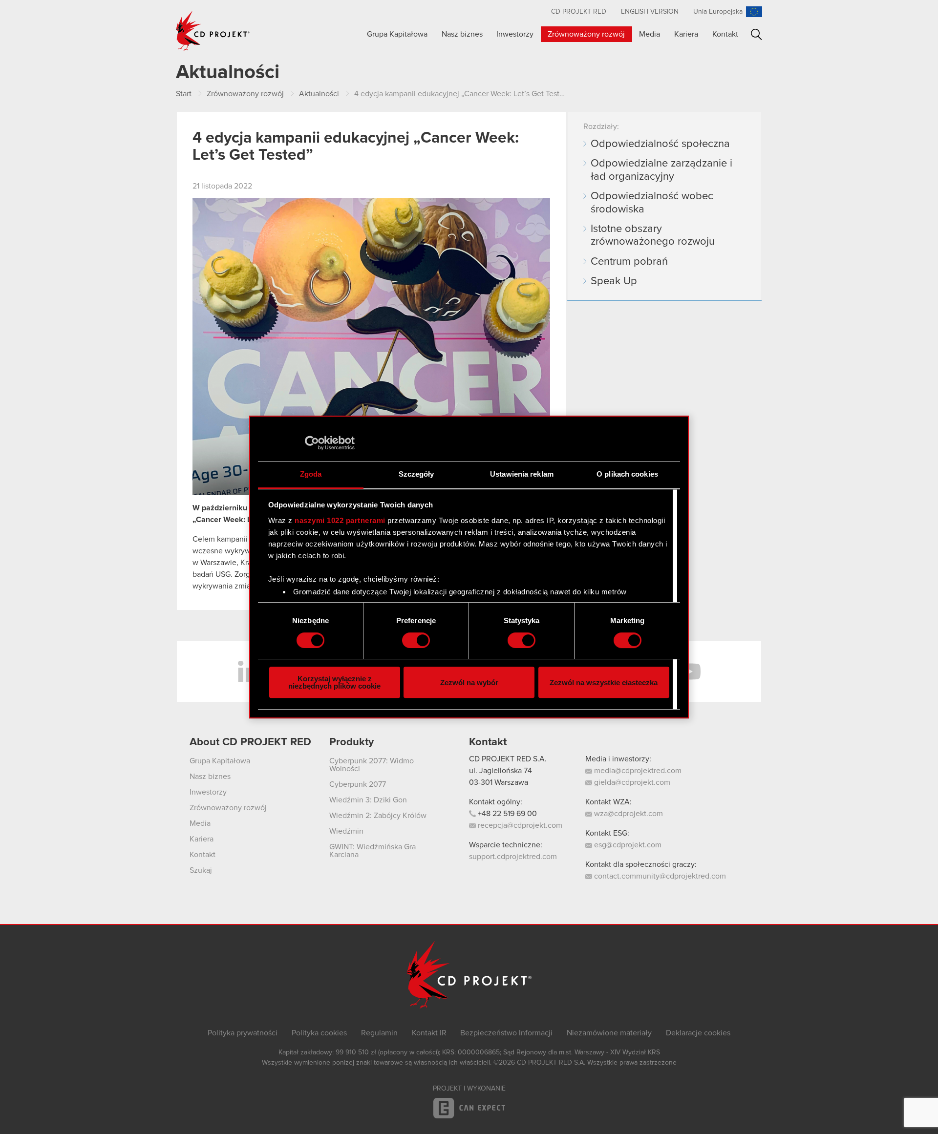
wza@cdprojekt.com (627, 814)
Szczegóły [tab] (416, 474)
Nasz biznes (462, 34)
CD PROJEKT (213, 31)
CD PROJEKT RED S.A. (508, 759)
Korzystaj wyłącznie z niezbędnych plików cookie (334, 682)
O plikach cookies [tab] (627, 474)
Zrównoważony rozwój (586, 34)
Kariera (686, 34)
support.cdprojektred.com (513, 857)
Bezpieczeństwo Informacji (506, 1033)
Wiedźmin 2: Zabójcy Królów (377, 815)
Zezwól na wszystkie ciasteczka (604, 682)
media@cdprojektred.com (637, 771)
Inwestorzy (514, 34)
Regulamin (379, 1033)
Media (649, 34)
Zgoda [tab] (311, 474)
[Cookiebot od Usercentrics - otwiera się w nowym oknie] (312, 443)
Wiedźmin (346, 831)
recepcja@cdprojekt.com (519, 825)
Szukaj (756, 34)
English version (650, 11)
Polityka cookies (319, 1033)
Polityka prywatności (242, 1033)
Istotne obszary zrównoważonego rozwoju (653, 235)
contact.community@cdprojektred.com (659, 876)
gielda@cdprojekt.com (631, 782)
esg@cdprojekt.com (626, 845)
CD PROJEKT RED (578, 11)
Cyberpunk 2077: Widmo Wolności (371, 765)
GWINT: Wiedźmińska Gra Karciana (372, 851)
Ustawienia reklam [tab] (522, 474)
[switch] (416, 640)
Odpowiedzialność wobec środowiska (652, 202)
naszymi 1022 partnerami (340, 520)
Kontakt (725, 34)
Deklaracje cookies (698, 1033)
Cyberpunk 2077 (357, 784)
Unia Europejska (718, 11)
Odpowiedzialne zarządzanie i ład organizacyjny (661, 170)
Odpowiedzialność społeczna (660, 144)
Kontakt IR (429, 1033)
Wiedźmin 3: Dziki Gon (368, 800)
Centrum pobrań (629, 261)
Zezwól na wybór (469, 682)
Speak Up (614, 281)
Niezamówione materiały (609, 1033)
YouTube (689, 671)
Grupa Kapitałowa (397, 34)
